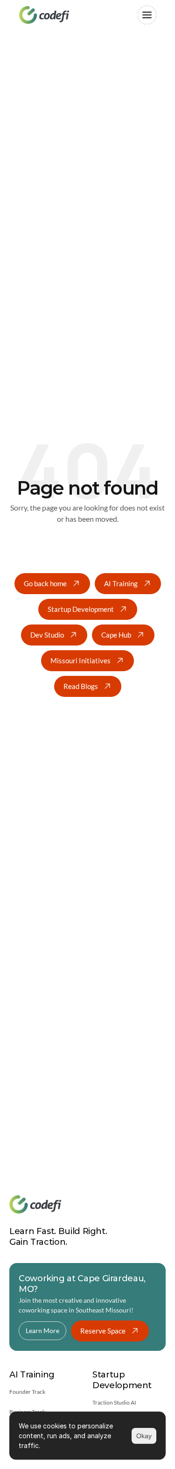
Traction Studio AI (114, 1402)
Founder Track (27, 1391)
